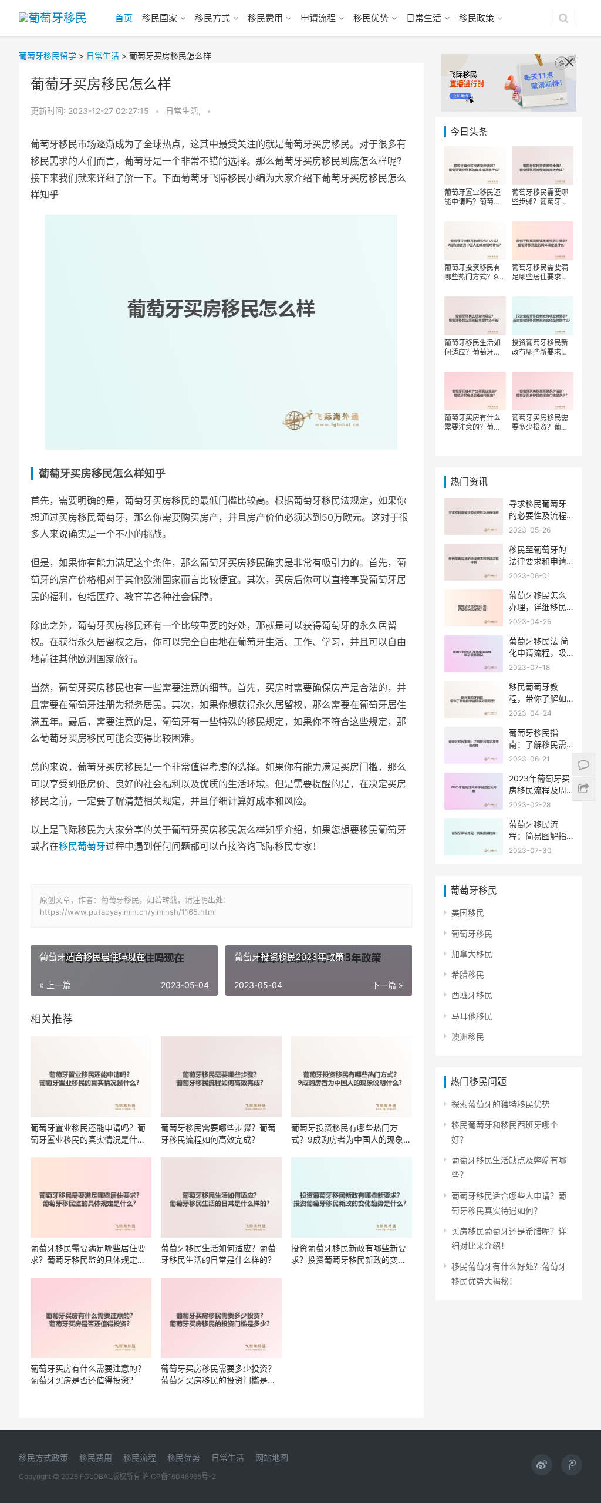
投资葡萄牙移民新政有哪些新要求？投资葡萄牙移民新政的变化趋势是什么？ (348, 1254)
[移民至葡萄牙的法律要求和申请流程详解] (473, 551)
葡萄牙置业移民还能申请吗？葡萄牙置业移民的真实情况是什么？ (88, 1134)
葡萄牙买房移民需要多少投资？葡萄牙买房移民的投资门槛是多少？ (218, 1374)
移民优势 (371, 17)
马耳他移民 (471, 1016)
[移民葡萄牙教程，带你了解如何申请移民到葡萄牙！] (473, 688)
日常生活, (184, 111)
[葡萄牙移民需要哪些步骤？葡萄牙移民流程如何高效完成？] (221, 1076)
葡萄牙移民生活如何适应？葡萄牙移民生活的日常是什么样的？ (218, 1254)
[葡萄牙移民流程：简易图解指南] (473, 826)
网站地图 (271, 1457)
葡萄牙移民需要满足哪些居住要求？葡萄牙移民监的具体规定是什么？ (88, 1254)
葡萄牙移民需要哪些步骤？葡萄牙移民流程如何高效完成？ (218, 1133)
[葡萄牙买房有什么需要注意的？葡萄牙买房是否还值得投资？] (91, 1318)
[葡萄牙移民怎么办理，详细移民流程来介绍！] (473, 597)
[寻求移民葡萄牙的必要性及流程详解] (473, 505)
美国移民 (467, 913)
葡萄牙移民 (471, 933)
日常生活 (423, 17)
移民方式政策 (43, 1457)
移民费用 (265, 17)
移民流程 (139, 1457)
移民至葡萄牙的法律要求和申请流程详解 (537, 560)
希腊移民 (467, 974)
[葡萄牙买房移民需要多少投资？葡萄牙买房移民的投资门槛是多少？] (221, 1318)
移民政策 (476, 17)
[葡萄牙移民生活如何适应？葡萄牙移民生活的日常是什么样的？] (221, 1197)
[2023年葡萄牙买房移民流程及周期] (473, 780)
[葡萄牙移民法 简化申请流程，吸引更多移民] (473, 643)
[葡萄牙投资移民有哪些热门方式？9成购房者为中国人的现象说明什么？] (351, 1076)
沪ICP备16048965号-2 (179, 1476)
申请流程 (318, 17)
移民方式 (212, 17)
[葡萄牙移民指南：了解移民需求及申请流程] (473, 734)
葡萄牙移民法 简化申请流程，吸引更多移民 (539, 652)
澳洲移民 (467, 1037)
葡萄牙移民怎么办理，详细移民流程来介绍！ (537, 606)
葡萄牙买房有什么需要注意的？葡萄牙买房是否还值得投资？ (88, 1374)
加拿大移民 (471, 954)
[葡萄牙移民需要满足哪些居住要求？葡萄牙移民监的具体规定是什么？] (91, 1197)
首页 (124, 17)
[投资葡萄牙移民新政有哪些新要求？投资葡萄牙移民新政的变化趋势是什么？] (351, 1197)
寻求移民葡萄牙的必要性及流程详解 (537, 514)
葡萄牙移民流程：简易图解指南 (537, 835)
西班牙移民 (471, 995)
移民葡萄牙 (82, 846)
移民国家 (159, 17)
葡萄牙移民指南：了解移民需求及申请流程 (537, 743)
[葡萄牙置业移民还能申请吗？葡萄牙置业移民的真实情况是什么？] (91, 1076)
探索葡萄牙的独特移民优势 (500, 1104)
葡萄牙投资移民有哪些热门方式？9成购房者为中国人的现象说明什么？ (351, 1134)
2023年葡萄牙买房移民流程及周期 (539, 789)
